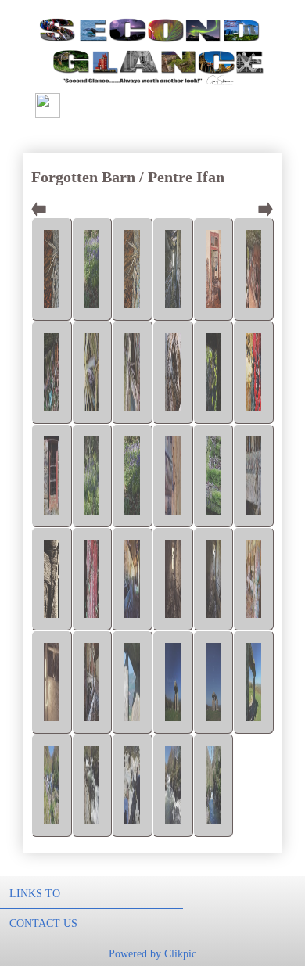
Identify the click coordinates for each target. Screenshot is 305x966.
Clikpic (180, 953)
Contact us (43, 923)
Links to (34, 893)
